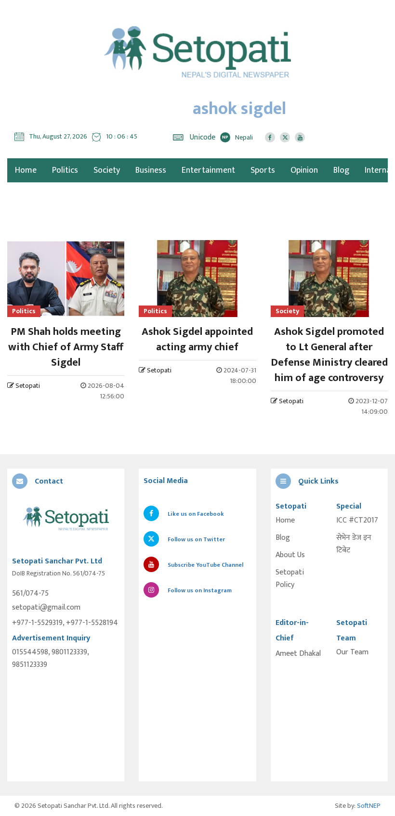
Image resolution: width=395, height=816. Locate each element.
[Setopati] (65, 519)
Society (106, 170)
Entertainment (208, 170)
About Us (290, 555)
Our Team (352, 652)
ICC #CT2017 (357, 520)
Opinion (304, 170)
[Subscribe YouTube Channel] (300, 137)
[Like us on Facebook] (270, 137)
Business (150, 170)
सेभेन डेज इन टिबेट (353, 544)
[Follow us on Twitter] (285, 137)
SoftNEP (369, 805)
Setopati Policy (290, 578)
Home (285, 520)
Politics (65, 170)
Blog (341, 170)
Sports (262, 170)
